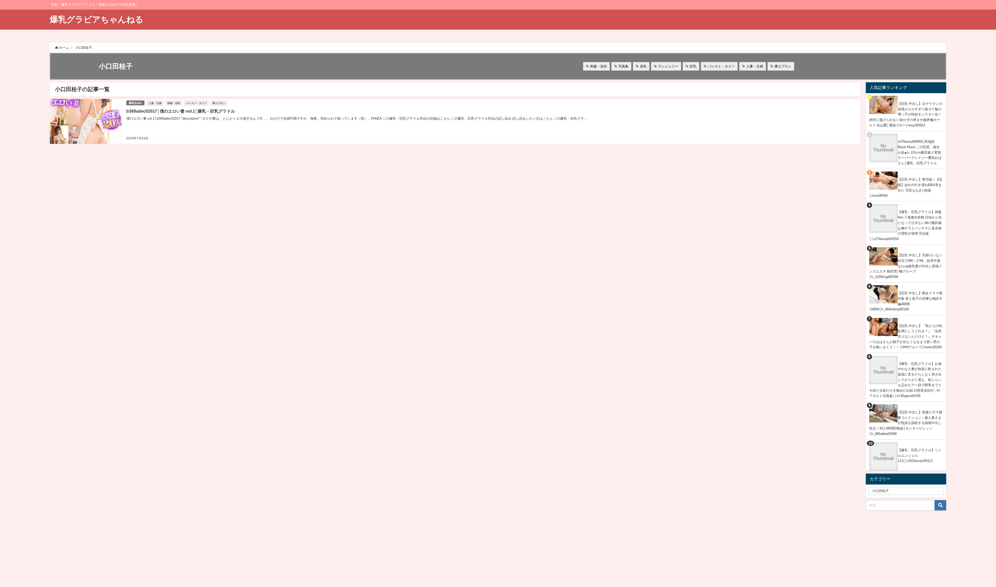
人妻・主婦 (754, 66)
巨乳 (693, 66)
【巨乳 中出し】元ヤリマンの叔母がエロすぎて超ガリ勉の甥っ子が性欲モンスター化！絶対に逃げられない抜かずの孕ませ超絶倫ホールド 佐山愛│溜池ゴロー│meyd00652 (905, 114)
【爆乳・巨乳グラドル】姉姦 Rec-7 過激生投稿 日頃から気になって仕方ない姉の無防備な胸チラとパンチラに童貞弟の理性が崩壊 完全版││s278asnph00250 (905, 225)
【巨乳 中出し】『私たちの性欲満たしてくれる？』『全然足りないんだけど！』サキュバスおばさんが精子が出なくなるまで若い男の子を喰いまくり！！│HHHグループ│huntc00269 (905, 336)
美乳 (643, 66)
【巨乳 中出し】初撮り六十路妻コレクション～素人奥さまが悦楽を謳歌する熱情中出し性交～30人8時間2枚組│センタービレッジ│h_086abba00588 (905, 423)
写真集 (623, 66)
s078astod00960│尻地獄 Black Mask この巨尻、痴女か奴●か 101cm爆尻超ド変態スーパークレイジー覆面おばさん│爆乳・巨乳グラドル (920, 152)
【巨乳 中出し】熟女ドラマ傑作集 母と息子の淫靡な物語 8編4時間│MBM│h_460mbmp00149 (905, 301)
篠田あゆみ (135, 103)
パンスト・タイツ (721, 66)
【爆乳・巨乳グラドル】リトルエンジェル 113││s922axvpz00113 (920, 455)
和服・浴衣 (598, 66)
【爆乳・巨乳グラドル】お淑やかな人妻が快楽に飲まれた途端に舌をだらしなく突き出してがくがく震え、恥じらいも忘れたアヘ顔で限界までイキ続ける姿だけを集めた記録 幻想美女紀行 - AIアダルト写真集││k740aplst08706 (905, 380)
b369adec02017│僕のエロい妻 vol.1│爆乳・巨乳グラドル (180, 111)
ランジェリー (668, 66)
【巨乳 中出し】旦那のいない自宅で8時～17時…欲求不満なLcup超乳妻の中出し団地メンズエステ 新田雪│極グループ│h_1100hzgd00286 (905, 266)
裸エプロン (782, 66)
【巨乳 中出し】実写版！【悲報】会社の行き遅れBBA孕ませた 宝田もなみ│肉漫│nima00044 (905, 187)
